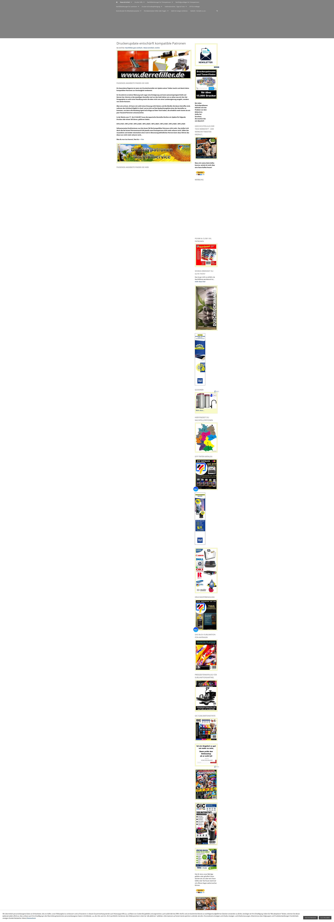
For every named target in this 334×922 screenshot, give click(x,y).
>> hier (141, 139)
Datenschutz (31, 918)
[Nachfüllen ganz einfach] (117, 2)
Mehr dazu (199, 410)
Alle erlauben (325, 918)
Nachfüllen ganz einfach (133, 48)
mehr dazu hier (200, 282)
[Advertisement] (167, 26)
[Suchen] (217, 11)
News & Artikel (149, 48)
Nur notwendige (310, 918)
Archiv (157, 48)
